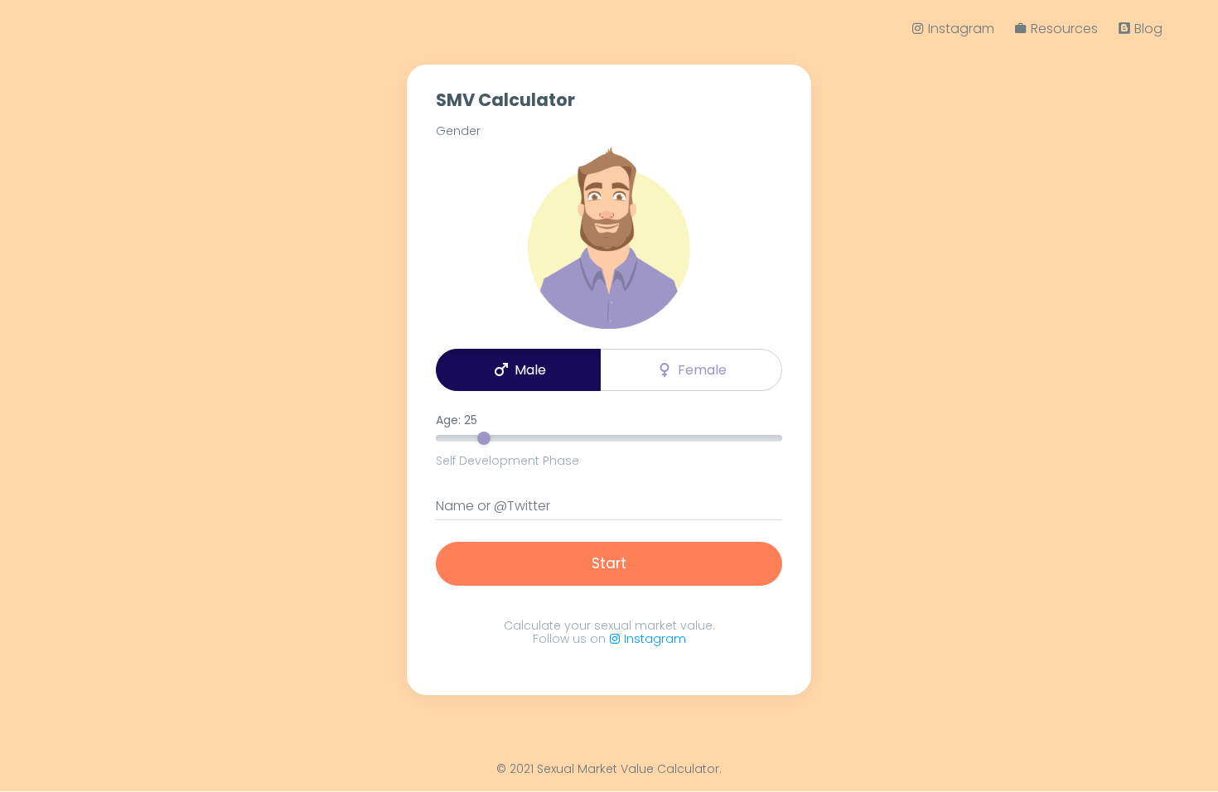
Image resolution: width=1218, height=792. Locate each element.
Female (691, 369)
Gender (458, 131)
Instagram (653, 638)
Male (518, 369)
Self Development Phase (507, 460)
